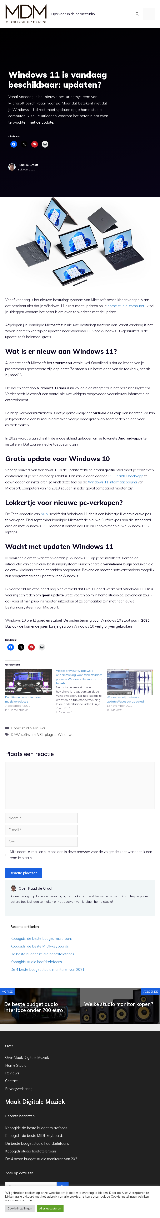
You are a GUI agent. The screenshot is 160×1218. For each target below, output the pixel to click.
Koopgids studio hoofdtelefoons (36, 962)
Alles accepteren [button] (50, 1208)
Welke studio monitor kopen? (118, 1004)
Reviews (12, 1073)
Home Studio (15, 1065)
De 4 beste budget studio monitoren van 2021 (47, 969)
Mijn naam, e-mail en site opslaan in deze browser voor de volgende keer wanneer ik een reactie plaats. (81, 854)
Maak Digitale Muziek (35, 1101)
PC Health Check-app (126, 476)
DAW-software (23, 734)
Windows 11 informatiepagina (112, 482)
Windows (65, 734)
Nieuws (39, 728)
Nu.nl (45, 514)
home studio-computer (126, 306)
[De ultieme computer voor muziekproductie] (28, 682)
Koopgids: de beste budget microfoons (41, 938)
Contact (11, 1081)
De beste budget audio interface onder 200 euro (33, 1007)
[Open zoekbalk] (137, 14)
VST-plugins (46, 734)
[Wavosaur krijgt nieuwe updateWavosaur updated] (130, 682)
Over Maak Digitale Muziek (27, 1057)
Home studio (21, 728)
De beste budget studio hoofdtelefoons (42, 954)
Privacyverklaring (18, 1088)
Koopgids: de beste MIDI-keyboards (39, 946)
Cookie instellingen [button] (20, 1208)
